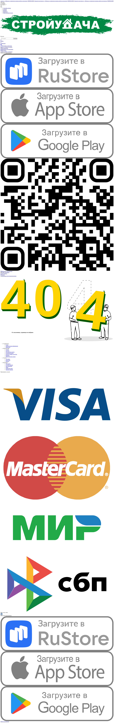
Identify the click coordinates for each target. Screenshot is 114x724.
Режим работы (4, 273)
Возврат (5, 10)
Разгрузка (8, 360)
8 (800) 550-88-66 (5, 272)
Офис (7, 367)
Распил (7, 361)
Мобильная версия (5, 721)
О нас (7, 344)
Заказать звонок (9, 369)
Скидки (5, 9)
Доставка (8, 359)
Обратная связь (9, 368)
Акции (7, 349)
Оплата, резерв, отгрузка (11, 354)
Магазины (8, 363)
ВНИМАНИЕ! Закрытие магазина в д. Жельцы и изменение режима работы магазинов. (42, 1)
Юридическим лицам (8, 12)
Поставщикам (9, 366)
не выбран (3, 3)
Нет (1, 7)
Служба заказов (9, 365)
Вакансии (5, 11)
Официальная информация (12, 346)
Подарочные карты (10, 352)
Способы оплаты (7, 8)
